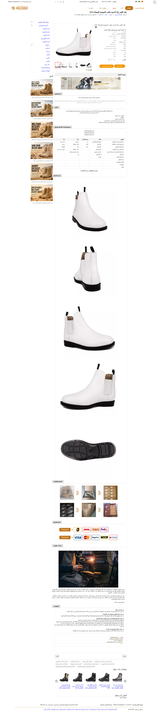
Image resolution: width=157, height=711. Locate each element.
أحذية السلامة (70, 709)
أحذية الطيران (54, 709)
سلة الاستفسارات (106, 66)
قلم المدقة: (123, 35)
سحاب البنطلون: (122, 42)
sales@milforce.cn (84, 1)
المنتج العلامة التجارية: (121, 33)
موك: (125, 56)
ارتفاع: (124, 44)
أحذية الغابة (78, 709)
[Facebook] (61, 2)
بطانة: (124, 48)
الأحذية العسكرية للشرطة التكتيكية (65, 666)
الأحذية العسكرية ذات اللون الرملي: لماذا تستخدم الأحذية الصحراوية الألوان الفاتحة (42, 160)
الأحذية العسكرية (112, 709)
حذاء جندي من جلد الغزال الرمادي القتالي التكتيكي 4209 (104, 686)
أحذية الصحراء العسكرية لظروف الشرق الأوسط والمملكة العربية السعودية (42, 139)
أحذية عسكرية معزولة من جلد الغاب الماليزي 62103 (64, 686)
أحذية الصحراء (93, 709)
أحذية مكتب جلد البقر (61, 661)
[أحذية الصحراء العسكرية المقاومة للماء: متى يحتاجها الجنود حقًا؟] (42, 108)
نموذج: (124, 31)
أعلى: (124, 46)
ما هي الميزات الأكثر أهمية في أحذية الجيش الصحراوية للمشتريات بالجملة (42, 181)
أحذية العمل (62, 709)
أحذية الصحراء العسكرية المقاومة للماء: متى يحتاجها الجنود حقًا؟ (42, 118)
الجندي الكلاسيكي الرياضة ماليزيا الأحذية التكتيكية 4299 (77, 686)
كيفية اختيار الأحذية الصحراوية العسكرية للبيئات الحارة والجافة (42, 97)
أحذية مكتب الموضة (76, 664)
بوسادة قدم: (123, 50)
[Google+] (58, 2)
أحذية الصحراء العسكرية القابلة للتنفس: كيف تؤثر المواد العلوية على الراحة (42, 202)
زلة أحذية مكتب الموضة (107, 664)
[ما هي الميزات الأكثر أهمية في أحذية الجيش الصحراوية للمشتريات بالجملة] (42, 171)
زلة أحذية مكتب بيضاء (62, 664)
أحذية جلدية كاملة (102, 709)
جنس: (124, 54)
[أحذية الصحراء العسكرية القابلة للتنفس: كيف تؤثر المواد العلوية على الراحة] (42, 192)
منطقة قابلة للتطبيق (43, 22)
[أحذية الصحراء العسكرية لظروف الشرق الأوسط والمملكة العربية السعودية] (42, 129)
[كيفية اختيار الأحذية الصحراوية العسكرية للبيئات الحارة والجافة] (42, 87)
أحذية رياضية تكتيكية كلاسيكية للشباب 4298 (91, 686)
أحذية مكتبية (85, 709)
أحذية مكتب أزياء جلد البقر (91, 664)
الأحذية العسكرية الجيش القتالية (86, 666)
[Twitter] (56, 2)
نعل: (125, 52)
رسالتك (119, 66)
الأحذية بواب (47, 709)
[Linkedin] (63, 2)
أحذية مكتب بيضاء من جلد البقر (103, 661)
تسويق (47, 45)
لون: (125, 40)
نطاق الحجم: (123, 38)
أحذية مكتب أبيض (87, 661)
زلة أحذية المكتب (74, 661)
